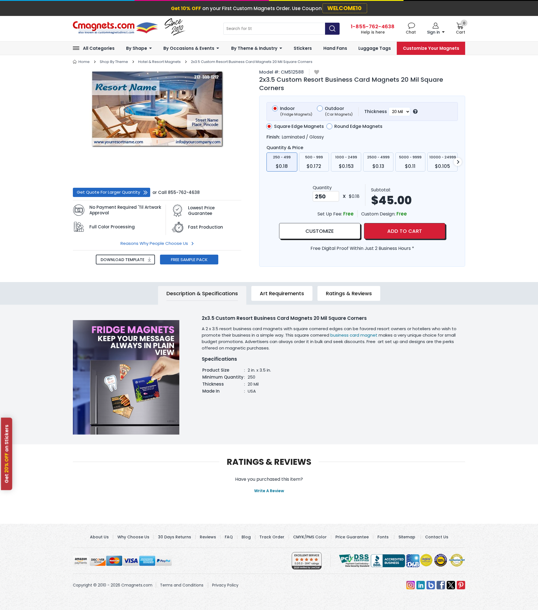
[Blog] (430, 585)
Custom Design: (378, 214)
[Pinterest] (461, 585)
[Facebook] (441, 585)
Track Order (271, 537)
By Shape (136, 48)
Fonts (383, 537)
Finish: (273, 137)
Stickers (303, 48)
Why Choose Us (133, 537)
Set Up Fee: (330, 214)
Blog (246, 537)
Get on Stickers (6, 454)
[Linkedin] (420, 585)
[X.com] (451, 585)
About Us (99, 537)
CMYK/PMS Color (310, 537)
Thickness (375, 111)
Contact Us (436, 537)
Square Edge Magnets (299, 126)
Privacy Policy (225, 585)
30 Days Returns (174, 537)
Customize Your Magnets (431, 48)
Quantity (322, 187)
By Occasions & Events (188, 48)
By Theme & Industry (254, 48)
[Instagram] (410, 585)
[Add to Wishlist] (317, 72)
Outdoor (339, 111)
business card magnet (353, 335)
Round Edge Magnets (358, 126)
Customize (319, 230)
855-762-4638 (184, 192)
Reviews (208, 537)
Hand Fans (335, 48)
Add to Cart (404, 230)
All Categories (99, 48)
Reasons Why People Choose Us (154, 243)
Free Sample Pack (189, 259)
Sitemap (406, 537)
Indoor (296, 111)
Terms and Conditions (181, 585)
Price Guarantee (352, 537)
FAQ (229, 537)
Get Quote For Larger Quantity (108, 192)
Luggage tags (374, 48)
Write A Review (269, 491)
